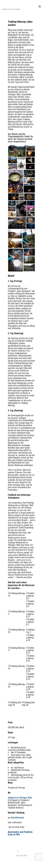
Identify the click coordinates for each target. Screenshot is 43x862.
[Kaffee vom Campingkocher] (17, 666)
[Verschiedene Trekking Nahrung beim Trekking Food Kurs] (17, 594)
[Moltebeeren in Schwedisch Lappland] (30, 686)
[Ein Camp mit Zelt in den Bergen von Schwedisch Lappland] (28, 703)
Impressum (14, 851)
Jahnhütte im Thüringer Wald (20, 797)
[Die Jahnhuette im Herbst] (30, 630)
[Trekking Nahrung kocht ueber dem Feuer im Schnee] (30, 603)
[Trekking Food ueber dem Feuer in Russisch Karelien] (30, 595)
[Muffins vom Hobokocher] (17, 685)
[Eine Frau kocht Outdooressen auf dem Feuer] (30, 613)
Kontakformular (17, 817)
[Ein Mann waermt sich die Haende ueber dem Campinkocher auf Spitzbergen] (17, 630)
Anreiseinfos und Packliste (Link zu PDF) (20, 833)
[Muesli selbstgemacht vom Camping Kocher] (30, 650)
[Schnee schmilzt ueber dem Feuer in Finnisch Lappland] (30, 621)
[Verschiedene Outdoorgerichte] (30, 637)
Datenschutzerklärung (25, 851)
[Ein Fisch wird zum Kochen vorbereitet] (17, 648)
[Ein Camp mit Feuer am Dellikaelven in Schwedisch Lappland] (14, 703)
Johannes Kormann (11, 5)
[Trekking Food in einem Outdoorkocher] (30, 668)
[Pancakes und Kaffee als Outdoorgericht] (30, 676)
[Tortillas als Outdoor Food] (30, 657)
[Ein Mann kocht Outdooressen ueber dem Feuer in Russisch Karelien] (30, 694)
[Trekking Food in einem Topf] (17, 612)
